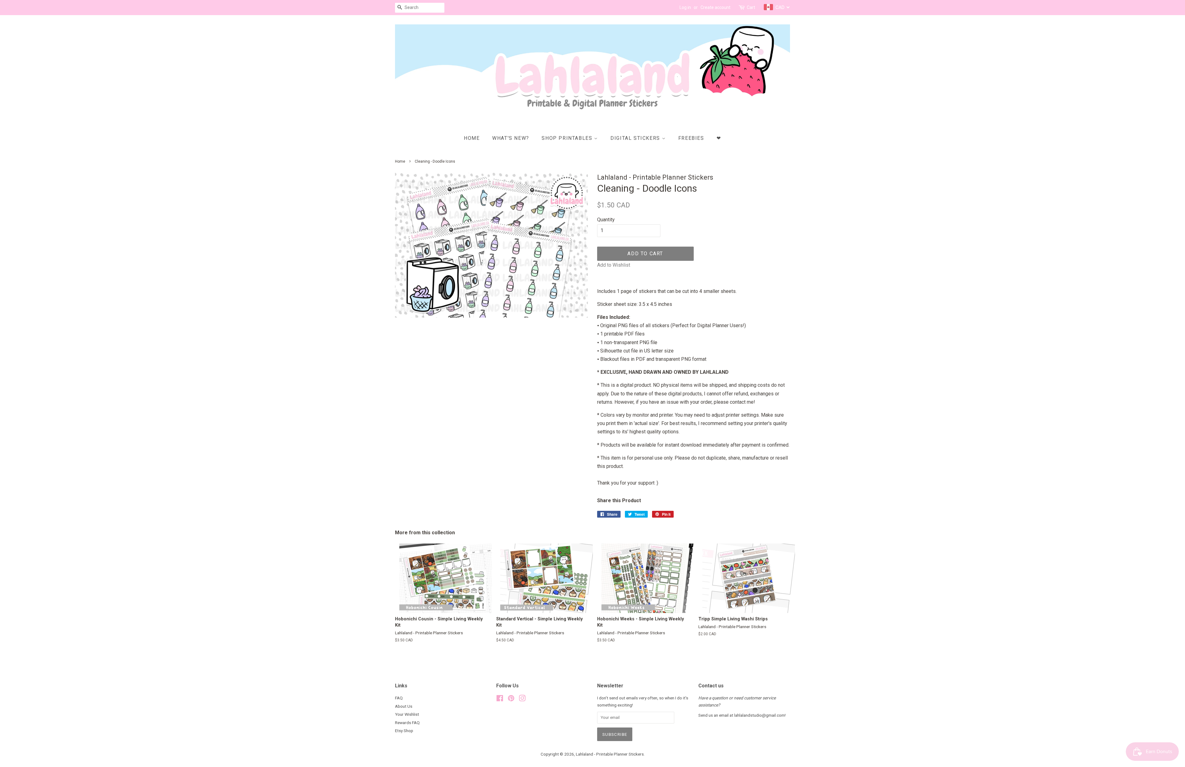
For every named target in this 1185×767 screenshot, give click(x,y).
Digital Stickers (636, 138)
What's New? (510, 138)
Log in (685, 7)
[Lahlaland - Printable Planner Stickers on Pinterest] (511, 699)
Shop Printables (568, 138)
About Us (403, 706)
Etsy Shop (404, 730)
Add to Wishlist (613, 265)
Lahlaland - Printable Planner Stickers (610, 754)
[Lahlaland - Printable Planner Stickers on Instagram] (522, 699)
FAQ (399, 697)
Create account (715, 7)
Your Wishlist (407, 714)
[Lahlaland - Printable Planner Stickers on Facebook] (499, 699)
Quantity (606, 220)
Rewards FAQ (407, 722)
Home (472, 138)
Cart (751, 7)
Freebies (691, 138)
